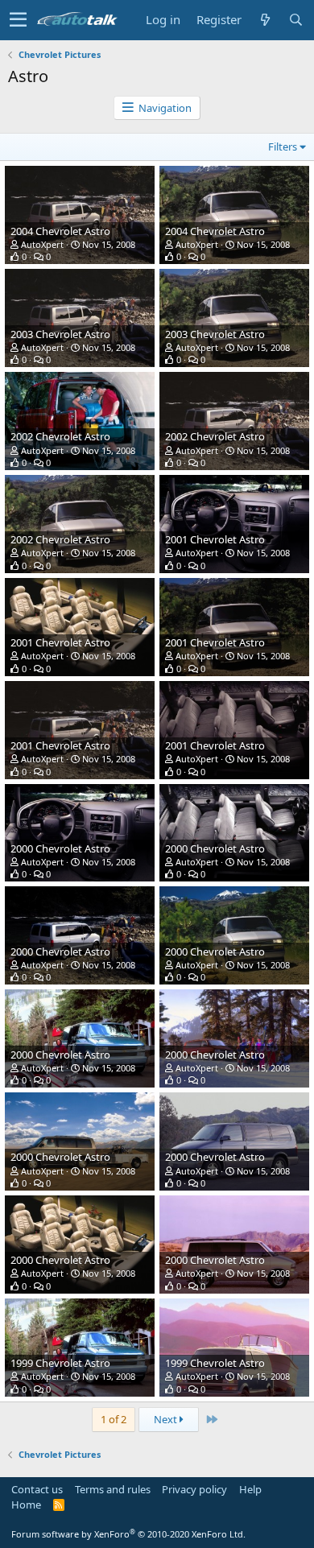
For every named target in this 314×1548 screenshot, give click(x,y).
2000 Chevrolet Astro (60, 848)
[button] (18, 20)
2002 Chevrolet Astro (60, 436)
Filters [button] (282, 146)
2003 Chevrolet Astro (60, 334)
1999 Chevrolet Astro (60, 1363)
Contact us (37, 1489)
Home (26, 1504)
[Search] (295, 20)
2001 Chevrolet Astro (215, 539)
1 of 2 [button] (113, 1419)
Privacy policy (194, 1489)
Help (250, 1489)
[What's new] (265, 20)
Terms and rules (113, 1489)
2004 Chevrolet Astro (60, 231)
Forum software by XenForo (128, 1534)
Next (167, 1419)
